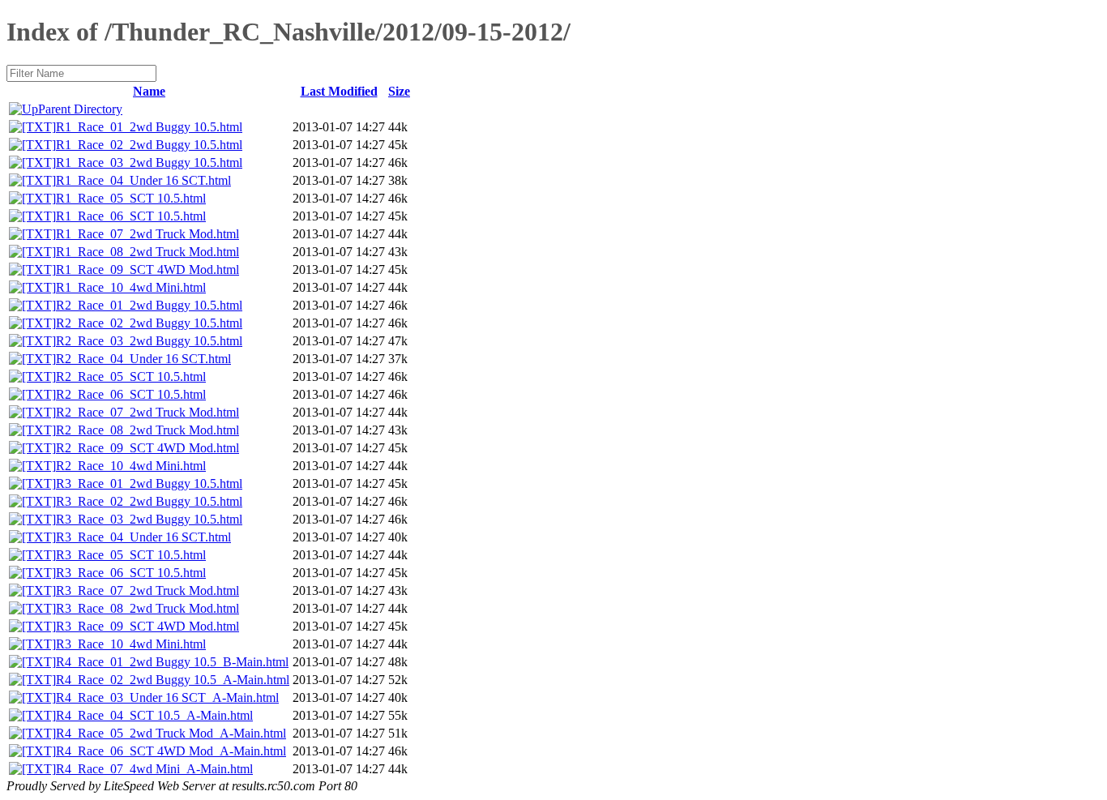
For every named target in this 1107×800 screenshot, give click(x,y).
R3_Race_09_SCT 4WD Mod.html (147, 626)
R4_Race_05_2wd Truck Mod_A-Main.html (171, 733)
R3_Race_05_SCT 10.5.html (131, 555)
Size (399, 91)
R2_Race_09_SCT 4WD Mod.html (147, 448)
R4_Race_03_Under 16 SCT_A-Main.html (167, 697)
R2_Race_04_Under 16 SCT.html (143, 359)
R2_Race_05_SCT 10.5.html (131, 376)
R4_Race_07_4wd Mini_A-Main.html (154, 769)
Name (149, 91)
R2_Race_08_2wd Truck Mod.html (147, 430)
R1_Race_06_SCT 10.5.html (131, 216)
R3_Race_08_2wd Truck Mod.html (147, 608)
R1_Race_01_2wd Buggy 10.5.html (149, 127)
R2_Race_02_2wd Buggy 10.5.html (149, 323)
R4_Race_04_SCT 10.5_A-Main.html (154, 715)
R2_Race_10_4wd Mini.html (131, 466)
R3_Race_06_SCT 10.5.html (131, 573)
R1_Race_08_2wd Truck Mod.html (147, 252)
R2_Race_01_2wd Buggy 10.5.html (149, 305)
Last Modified (339, 91)
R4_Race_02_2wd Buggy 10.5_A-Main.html (172, 680)
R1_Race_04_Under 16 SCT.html (143, 180)
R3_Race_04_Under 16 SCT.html (143, 537)
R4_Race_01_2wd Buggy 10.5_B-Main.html (172, 662)
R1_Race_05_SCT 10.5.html (131, 198)
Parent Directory (80, 109)
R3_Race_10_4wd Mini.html (131, 644)
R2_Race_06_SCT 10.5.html (131, 394)
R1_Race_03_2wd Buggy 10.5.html (149, 162)
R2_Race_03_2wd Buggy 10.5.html (149, 341)
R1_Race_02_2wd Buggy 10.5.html (149, 145)
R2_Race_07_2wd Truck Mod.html (147, 412)
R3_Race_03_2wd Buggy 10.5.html (149, 519)
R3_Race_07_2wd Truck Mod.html (147, 590)
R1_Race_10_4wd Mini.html (131, 287)
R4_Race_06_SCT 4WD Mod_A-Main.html (171, 751)
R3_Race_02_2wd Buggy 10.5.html (149, 501)
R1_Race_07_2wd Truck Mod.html (147, 234)
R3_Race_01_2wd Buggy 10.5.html (149, 483)
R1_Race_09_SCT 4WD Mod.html (147, 269)
